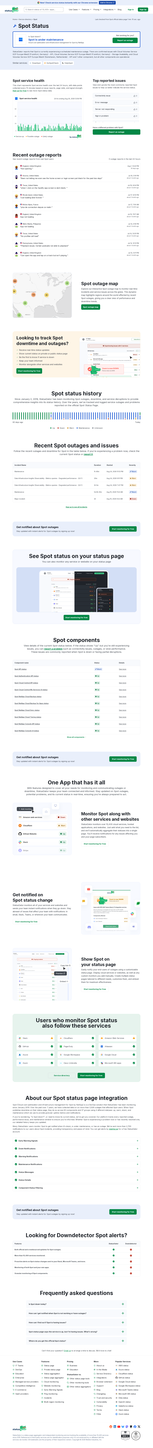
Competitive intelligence (25, 1386)
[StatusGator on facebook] (135, 1426)
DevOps (18, 1369)
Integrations (101, 1378)
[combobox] (43, 9)
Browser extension (104, 1382)
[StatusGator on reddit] (110, 1426)
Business (73, 1365)
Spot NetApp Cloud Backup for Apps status (32, 703)
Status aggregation (52, 1374)
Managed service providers (26, 1382)
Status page (49, 1365)
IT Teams (19, 1365)
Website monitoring (52, 1386)
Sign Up (143, 9)
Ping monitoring (50, 1394)
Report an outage (125, 40)
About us (100, 1365)
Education (19, 1374)
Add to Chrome (106, 3)
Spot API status (21, 669)
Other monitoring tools (79, 1383)
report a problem (53, 648)
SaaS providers (21, 1394)
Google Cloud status (127, 1382)
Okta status (123, 1398)
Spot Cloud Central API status (26, 683)
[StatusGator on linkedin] (114, 1426)
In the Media (101, 1369)
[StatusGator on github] (131, 1426)
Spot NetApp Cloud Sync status (27, 710)
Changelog (101, 1394)
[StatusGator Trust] (125, 1435)
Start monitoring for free (29, 371)
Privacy (99, 1406)
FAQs (98, 1414)
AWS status (123, 1365)
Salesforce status (126, 1406)
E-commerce (20, 1390)
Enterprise (19, 1378)
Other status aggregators (80, 1387)
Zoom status (124, 1414)
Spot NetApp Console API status (27, 724)
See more (122, 669)
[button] (76, 1140)
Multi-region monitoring (54, 1402)
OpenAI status (125, 1402)
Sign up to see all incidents (76, 507)
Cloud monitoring (51, 1382)
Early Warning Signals (53, 1390)
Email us (67, 1351)
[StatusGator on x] (139, 1426)
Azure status (124, 1369)
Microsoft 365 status (127, 1394)
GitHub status (124, 1378)
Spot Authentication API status (27, 676)
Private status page (52, 1369)
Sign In (131, 9)
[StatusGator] (61, 1428)
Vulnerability (101, 1402)
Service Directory (103, 1374)
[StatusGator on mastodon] (127, 1426)
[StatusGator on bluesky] (123, 1426)
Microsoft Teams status (128, 1390)
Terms (99, 1410)
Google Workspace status (129, 1386)
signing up (113, 1129)
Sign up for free (20, 91)
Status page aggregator (54, 1378)
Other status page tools (79, 1378)
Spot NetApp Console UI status (27, 731)
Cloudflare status (126, 1374)
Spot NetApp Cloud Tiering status (28, 717)
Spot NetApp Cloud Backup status (28, 696)
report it (88, 454)
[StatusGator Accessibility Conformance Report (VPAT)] (135, 1435)
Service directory (25, 19)
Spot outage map (42, 295)
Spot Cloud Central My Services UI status (31, 690)
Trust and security (104, 1398)
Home (15, 19)
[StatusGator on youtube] (118, 1426)
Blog (119, 9)
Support (99, 1386)
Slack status (124, 1410)
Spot (35, 19)
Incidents (48, 1398)
